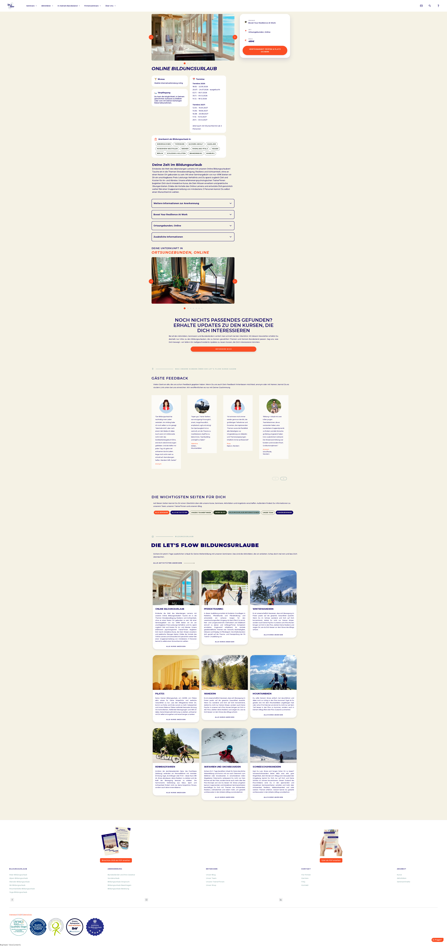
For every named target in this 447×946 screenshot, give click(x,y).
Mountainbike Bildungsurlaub (22, 889)
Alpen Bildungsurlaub (18, 878)
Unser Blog (211, 875)
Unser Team (211, 878)
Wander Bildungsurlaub (19, 882)
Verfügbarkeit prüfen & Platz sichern (265, 50)
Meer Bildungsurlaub (18, 875)
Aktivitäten (401, 878)
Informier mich (223, 349)
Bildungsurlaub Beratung (118, 889)
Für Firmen (306, 875)
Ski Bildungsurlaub (17, 885)
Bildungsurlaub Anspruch (119, 882)
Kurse (399, 875)
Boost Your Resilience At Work (262, 23)
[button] (31, 6)
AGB (20, 914)
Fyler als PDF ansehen (331, 860)
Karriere (304, 878)
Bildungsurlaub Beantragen (119, 885)
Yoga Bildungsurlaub (18, 892)
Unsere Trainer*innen (215, 882)
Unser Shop (211, 885)
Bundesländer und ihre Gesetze (121, 875)
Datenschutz (27, 914)
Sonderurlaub (113, 878)
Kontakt (304, 885)
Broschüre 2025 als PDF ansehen (116, 860)
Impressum (13, 914)
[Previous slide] (275, 478)
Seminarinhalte (403, 882)
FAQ (303, 882)
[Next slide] (283, 478)
